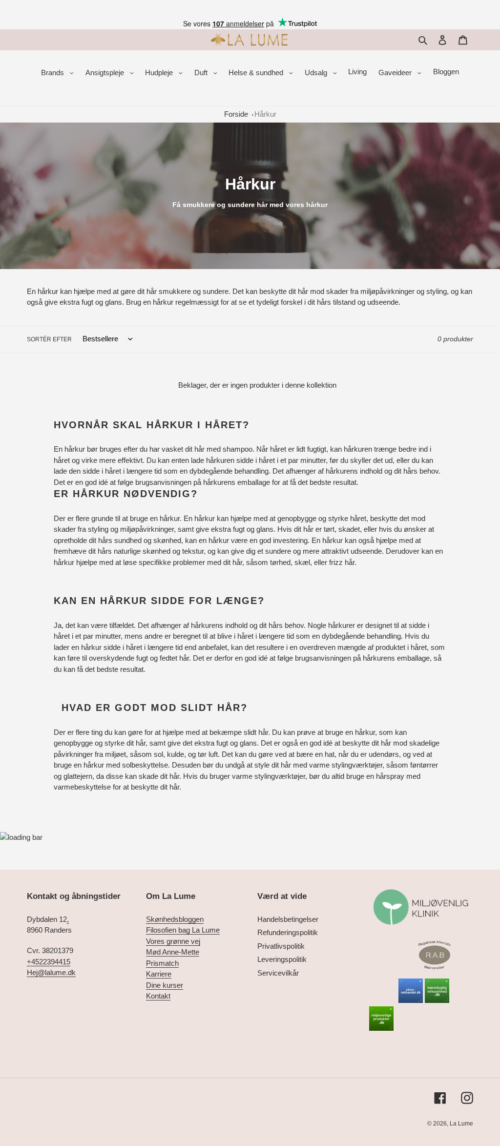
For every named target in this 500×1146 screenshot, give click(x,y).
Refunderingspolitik (287, 932)
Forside (236, 114)
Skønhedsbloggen (175, 919)
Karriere (158, 974)
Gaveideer (396, 72)
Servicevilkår (278, 973)
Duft (201, 72)
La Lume (461, 1123)
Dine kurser (164, 985)
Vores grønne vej (173, 941)
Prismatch (162, 963)
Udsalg (317, 72)
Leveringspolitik (282, 959)
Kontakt (158, 996)
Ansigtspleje (105, 72)
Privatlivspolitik (281, 946)
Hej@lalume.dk (51, 972)
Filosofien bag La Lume (183, 930)
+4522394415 (48, 962)
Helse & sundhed (257, 72)
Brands (53, 72)
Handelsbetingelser (287, 919)
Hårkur (265, 114)
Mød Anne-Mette (172, 952)
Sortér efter (49, 339)
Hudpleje (160, 72)
